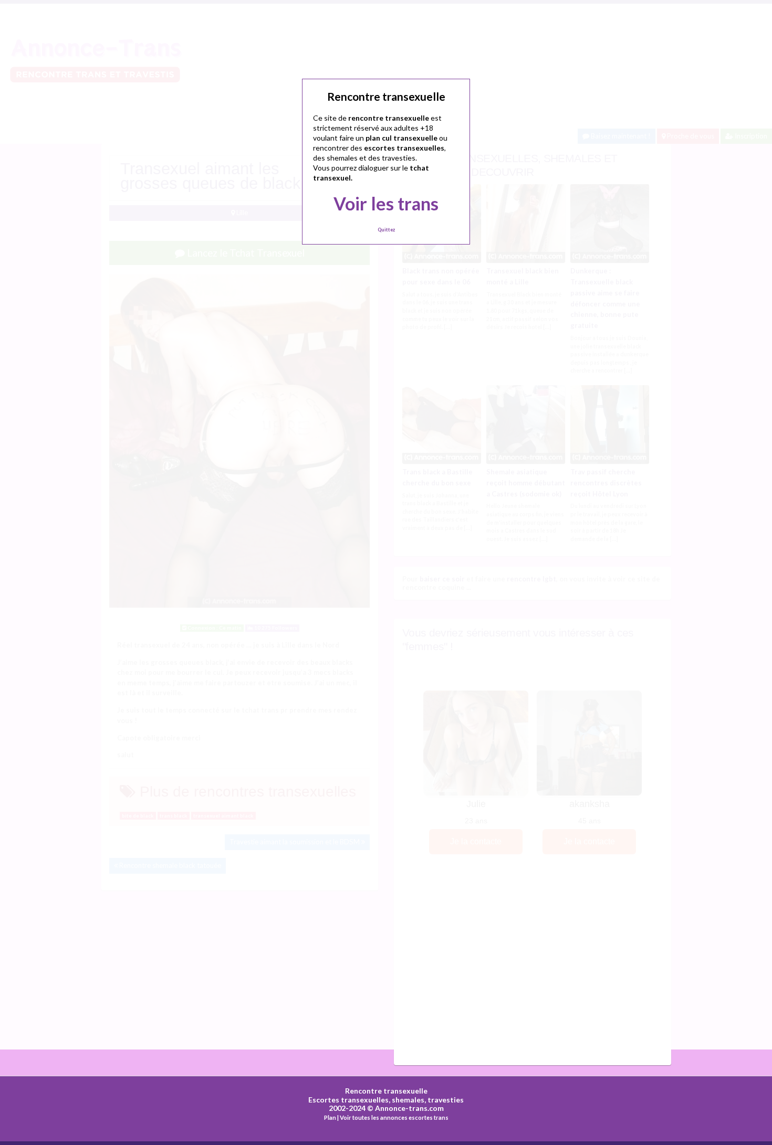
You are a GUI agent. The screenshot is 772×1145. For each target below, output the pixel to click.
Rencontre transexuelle (386, 1090)
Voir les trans (386, 203)
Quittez (386, 229)
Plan (330, 1117)
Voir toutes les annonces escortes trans (394, 1117)
